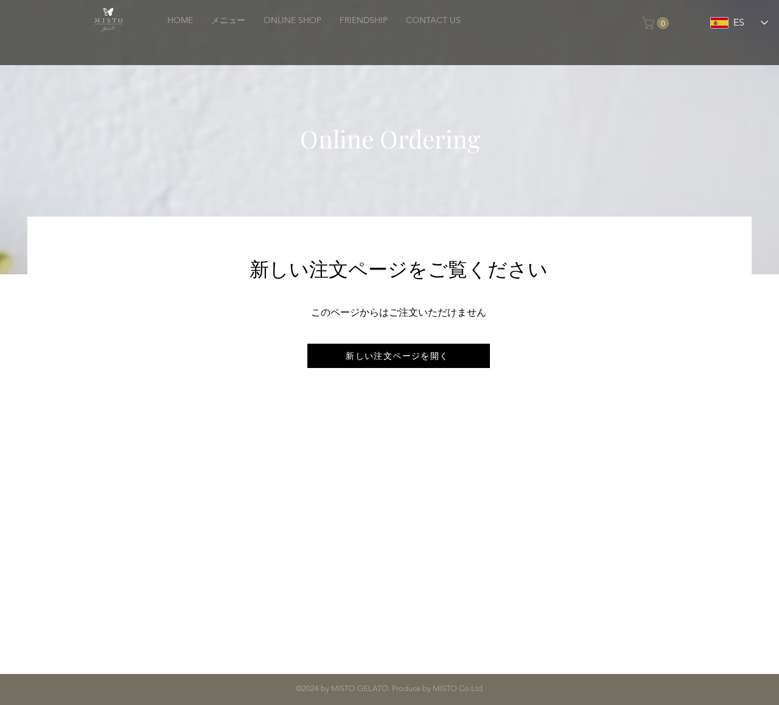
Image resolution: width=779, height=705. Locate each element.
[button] (657, 23)
